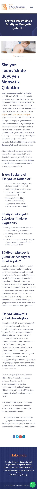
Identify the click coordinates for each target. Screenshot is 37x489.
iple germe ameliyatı (21, 114)
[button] (33, 485)
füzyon (4, 114)
